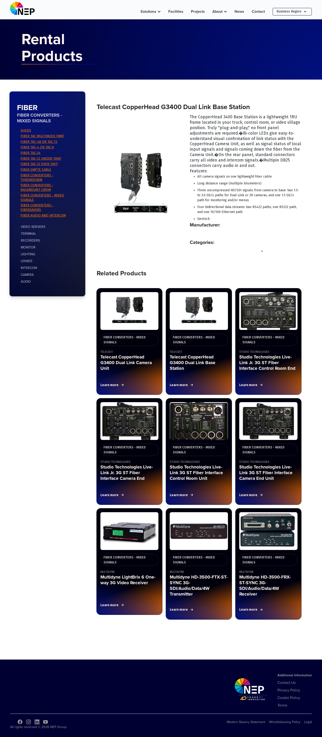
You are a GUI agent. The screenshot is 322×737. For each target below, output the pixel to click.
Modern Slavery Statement (246, 722)
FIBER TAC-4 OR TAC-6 (37, 147)
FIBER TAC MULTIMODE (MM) (42, 136)
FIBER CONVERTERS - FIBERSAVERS (37, 207)
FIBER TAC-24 (31, 153)
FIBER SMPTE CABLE (36, 170)
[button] (151, 11)
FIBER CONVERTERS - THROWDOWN (37, 177)
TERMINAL (28, 233)
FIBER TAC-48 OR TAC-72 (39, 142)
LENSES (26, 261)
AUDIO (26, 281)
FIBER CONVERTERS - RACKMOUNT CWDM (37, 187)
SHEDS (26, 130)
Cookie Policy (288, 697)
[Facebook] (20, 722)
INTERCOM (29, 267)
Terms (282, 705)
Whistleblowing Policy (284, 722)
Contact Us (286, 682)
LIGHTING (28, 254)
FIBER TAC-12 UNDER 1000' (41, 159)
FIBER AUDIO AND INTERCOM (43, 215)
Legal (308, 722)
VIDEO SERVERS (33, 226)
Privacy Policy (288, 690)
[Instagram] (28, 722)
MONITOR (28, 247)
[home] (22, 9)
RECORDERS (30, 240)
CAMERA (27, 274)
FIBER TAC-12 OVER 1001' (39, 164)
